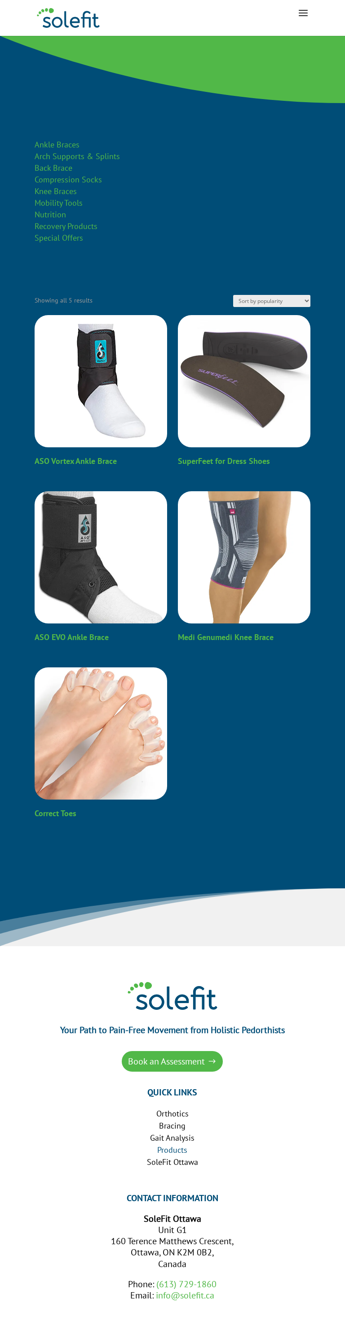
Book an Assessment (166, 1061)
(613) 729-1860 (186, 1284)
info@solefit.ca (185, 1295)
